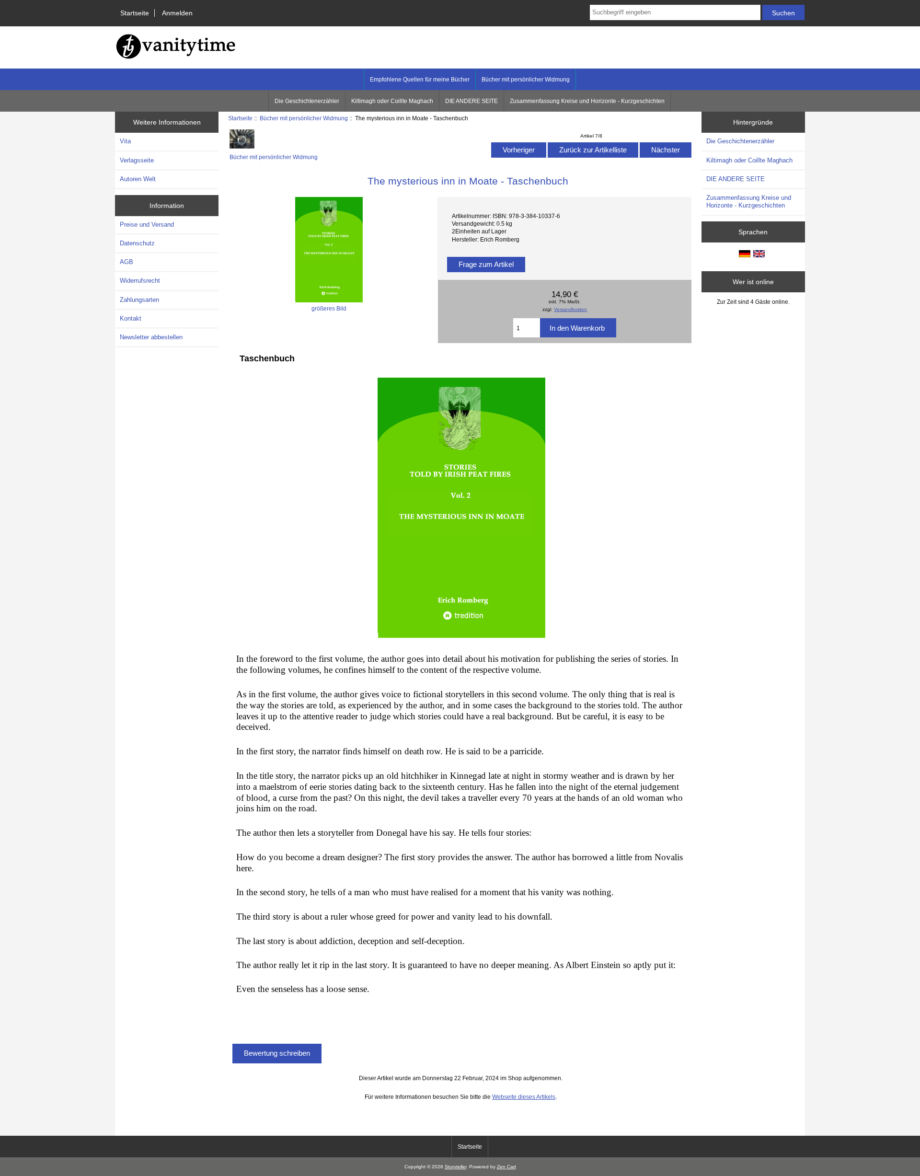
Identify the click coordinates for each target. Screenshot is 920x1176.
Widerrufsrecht (140, 280)
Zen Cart (506, 1166)
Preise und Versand (147, 224)
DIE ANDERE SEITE (471, 101)
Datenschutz (137, 243)
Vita (125, 141)
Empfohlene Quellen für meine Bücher (420, 79)
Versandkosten (570, 309)
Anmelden (177, 13)
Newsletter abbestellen (151, 337)
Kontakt (130, 318)
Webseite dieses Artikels (523, 1097)
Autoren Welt (138, 179)
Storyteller (455, 1166)
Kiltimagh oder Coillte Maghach (392, 101)
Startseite (134, 13)
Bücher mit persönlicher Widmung (304, 118)
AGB (126, 261)
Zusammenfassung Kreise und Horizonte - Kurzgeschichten (587, 101)
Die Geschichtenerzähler (307, 101)
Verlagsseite (137, 160)
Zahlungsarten (139, 299)
